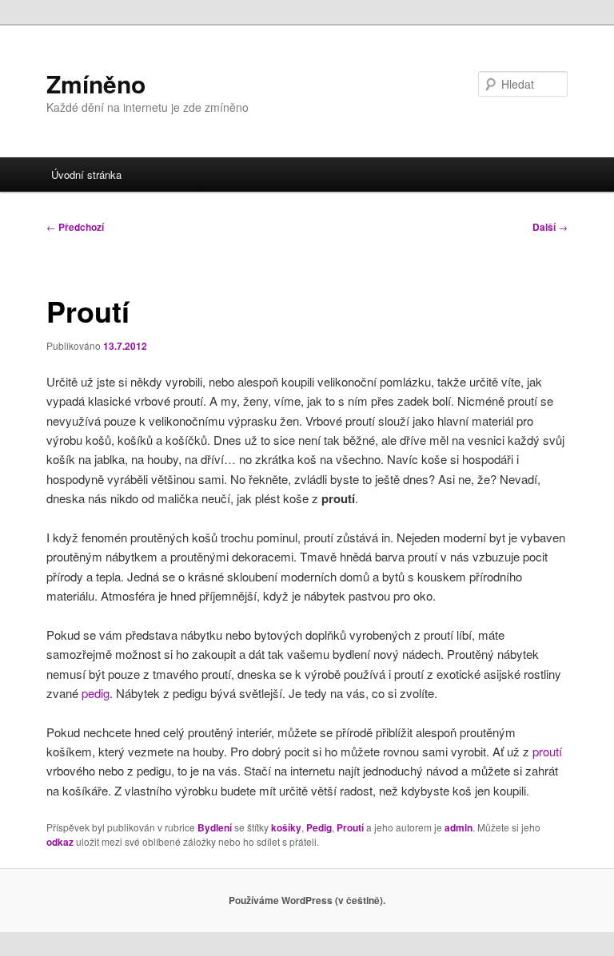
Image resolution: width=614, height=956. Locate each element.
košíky (286, 827)
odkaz (60, 842)
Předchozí (75, 227)
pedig (96, 692)
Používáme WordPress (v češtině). (307, 900)
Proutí (350, 827)
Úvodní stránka (86, 174)
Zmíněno (96, 83)
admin (458, 827)
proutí (547, 751)
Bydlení (214, 827)
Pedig (319, 827)
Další (550, 227)
